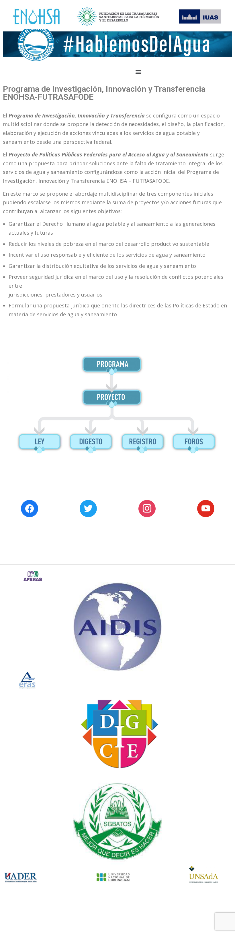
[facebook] (29, 508)
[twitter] (88, 508)
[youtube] (205, 508)
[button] (138, 71)
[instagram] (147, 508)
